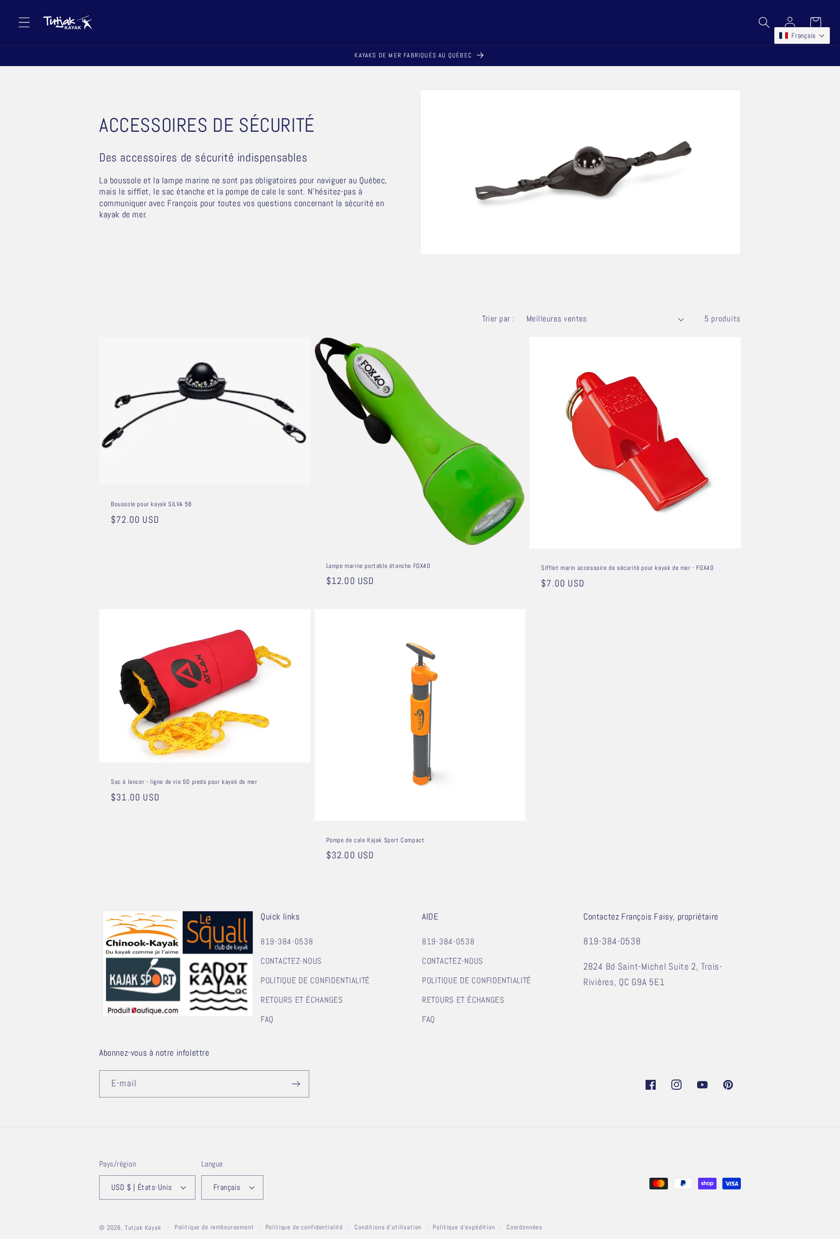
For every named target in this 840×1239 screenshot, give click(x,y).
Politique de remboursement (214, 1227)
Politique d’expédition (464, 1227)
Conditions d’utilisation (387, 1227)
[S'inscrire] (296, 1083)
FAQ (267, 1019)
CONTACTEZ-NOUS (291, 961)
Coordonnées (524, 1227)
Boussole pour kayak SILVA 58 (151, 504)
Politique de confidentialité (304, 1227)
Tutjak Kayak (143, 1227)
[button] (24, 22)
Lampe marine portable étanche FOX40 (378, 566)
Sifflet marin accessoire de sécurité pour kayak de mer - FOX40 (627, 568)
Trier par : (498, 319)
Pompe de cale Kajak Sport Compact (375, 840)
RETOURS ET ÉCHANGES (302, 1000)
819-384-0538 (287, 942)
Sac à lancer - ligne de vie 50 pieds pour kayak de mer (184, 782)
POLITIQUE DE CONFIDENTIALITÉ (315, 980)
